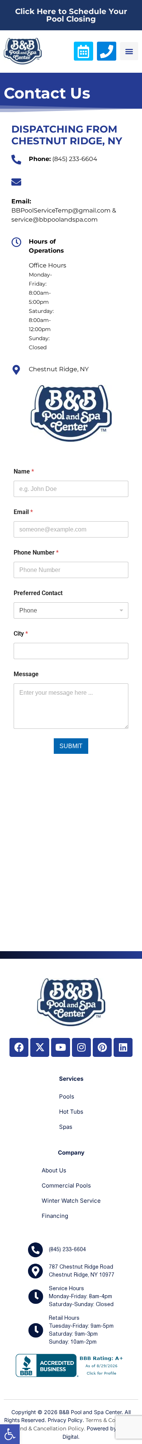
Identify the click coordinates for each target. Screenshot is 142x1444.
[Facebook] (18, 1047)
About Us (54, 1170)
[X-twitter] (39, 1047)
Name (24, 471)
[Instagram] (81, 1047)
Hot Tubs (71, 1111)
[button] (10, 1434)
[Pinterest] (102, 1047)
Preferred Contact (38, 593)
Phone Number (36, 552)
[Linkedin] (123, 1047)
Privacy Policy (65, 1420)
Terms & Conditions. (112, 1420)
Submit (71, 746)
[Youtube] (60, 1047)
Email (23, 512)
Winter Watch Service (71, 1200)
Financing (55, 1215)
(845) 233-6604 (74, 159)
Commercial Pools (66, 1185)
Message (26, 674)
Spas (65, 1126)
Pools (66, 1096)
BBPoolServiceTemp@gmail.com (61, 210)
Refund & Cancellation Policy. (46, 1428)
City (21, 633)
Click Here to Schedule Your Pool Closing (71, 15)
